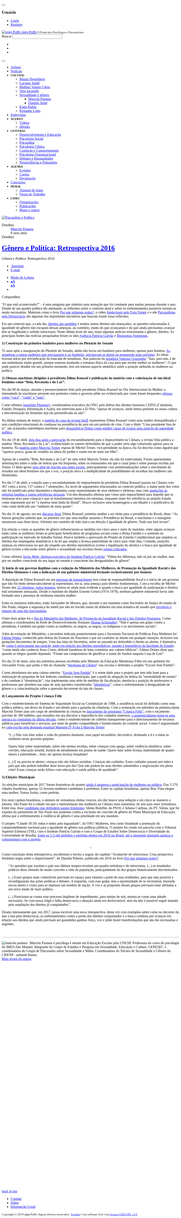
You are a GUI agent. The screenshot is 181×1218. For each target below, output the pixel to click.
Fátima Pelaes (11, 638)
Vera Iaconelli (29, 91)
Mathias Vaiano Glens (34, 87)
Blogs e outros (29, 210)
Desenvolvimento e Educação (40, 134)
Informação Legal (23, 1207)
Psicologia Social (31, 138)
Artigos (16, 67)
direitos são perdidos (62, 324)
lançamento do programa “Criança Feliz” (115, 711)
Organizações (28, 202)
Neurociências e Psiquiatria (38, 162)
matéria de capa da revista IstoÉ (67, 420)
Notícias (16, 71)
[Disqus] (90, 1019)
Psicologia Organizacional (37, 154)
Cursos (24, 174)
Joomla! (75, 1214)
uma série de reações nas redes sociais (58, 467)
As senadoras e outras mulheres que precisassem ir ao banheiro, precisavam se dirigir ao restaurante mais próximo (86, 353)
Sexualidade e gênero (34, 95)
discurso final (51, 514)
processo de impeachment (74, 579)
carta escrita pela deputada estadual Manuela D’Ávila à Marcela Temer (55, 727)
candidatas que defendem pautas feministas (54, 808)
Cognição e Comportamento (39, 150)
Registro (16, 24)
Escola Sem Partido (76, 672)
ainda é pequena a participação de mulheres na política (124, 784)
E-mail (15, 270)
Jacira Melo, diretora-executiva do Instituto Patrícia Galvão (64, 557)
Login (15, 20)
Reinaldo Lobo (29, 111)
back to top (9, 1191)
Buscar (6, 36)
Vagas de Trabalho (32, 194)
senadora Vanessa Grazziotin (126, 359)
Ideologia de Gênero (82, 665)
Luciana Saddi (29, 83)
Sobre (15, 1203)
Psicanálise (27, 142)
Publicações (27, 206)
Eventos (25, 170)
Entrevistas (18, 115)
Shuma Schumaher (104, 622)
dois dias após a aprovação (47, 440)
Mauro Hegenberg (32, 79)
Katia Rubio (27, 107)
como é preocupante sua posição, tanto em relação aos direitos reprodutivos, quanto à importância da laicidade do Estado (89, 646)
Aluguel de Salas (31, 190)
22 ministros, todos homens (36, 587)
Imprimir (18, 266)
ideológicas (102, 684)
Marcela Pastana (39, 99)
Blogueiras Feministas (132, 336)
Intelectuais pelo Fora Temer (126, 312)
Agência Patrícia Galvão (96, 336)
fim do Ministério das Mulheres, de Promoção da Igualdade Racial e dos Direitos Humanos (97, 618)
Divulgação (27, 178)
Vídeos (24, 123)
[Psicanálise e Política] (18, 217)
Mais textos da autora (16, 959)
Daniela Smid (37, 103)
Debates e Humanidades (36, 158)
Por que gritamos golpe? (77, 312)
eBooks (24, 127)
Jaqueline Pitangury (36, 405)
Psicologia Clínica (32, 146)
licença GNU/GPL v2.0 (123, 1214)
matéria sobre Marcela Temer (39, 448)
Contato (16, 1199)
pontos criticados (115, 549)
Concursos (18, 182)
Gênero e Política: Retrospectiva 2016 (58, 248)
